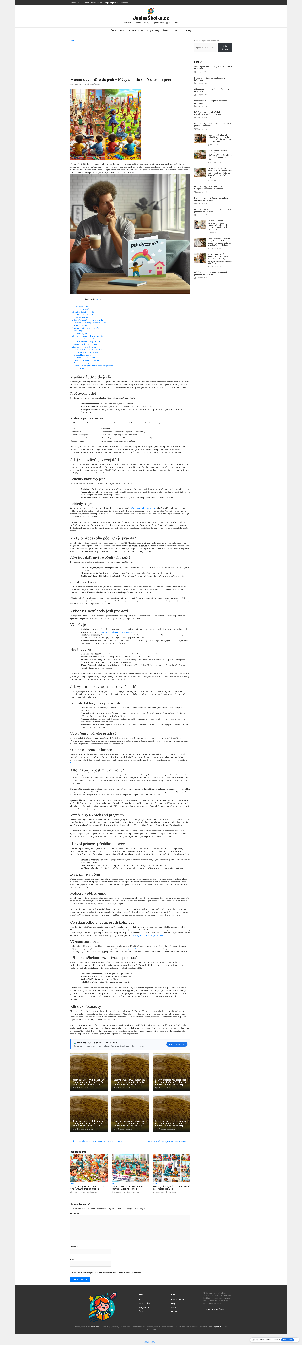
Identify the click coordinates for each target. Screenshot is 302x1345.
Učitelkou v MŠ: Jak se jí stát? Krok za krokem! (168, 1141)
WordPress (94, 1327)
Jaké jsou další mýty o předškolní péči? (90, 323)
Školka (166, 30)
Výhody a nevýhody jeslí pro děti (85, 328)
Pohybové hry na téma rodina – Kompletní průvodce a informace (212, 210)
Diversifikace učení (82, 355)
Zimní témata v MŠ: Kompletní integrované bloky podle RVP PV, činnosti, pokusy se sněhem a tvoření (220, 258)
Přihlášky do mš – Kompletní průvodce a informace (211, 90)
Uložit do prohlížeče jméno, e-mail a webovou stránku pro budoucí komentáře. (106, 1273)
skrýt (98, 299)
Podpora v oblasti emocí (84, 357)
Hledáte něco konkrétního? (206, 41)
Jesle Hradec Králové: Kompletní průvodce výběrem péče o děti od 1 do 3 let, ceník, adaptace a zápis (220, 155)
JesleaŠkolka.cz (151, 17)
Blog (173, 1303)
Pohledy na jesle (81, 317)
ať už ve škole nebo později (133, 949)
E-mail (73, 1259)
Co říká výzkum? (81, 325)
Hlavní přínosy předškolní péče (85, 352)
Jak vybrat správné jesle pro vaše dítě (87, 336)
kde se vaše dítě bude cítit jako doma (86, 763)
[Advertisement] (130, 59)
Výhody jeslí (79, 331)
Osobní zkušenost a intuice (85, 344)
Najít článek (225, 47)
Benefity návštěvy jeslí (83, 314)
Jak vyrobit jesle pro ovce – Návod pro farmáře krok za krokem (87, 1187)
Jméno (74, 1246)
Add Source (287, 1340)
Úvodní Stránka (177, 1299)
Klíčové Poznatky (79, 368)
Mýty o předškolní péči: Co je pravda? (88, 320)
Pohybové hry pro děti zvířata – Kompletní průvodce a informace (212, 124)
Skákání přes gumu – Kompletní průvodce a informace (110, 3)
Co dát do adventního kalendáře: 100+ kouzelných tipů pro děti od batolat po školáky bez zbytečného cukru (220, 173)
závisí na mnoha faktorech (143, 508)
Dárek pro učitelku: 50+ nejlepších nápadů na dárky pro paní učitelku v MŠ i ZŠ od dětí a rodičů (219, 138)
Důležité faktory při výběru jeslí (87, 339)
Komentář (75, 1213)
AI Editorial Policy (151, 1342)
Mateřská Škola (135, 30)
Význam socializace (82, 363)
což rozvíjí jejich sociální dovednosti (117, 632)
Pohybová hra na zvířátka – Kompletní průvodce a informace (210, 273)
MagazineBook (218, 1327)
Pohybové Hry (153, 30)
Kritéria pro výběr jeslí (84, 309)
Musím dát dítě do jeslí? (82, 304)
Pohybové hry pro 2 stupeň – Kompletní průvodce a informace (211, 199)
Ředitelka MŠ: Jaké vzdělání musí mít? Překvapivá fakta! (96, 1141)
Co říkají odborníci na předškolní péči (88, 360)
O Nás (176, 30)
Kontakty (187, 30)
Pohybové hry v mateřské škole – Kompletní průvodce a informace (208, 113)
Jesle (122, 30)
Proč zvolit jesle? (81, 306)
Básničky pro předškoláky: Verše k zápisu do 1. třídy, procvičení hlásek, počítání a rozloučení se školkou (219, 242)
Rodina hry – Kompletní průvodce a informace (209, 79)
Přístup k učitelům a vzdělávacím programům (93, 366)
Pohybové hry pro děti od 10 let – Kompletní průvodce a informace (208, 187)
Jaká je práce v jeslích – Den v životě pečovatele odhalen (171, 1187)
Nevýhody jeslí (80, 333)
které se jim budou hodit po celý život (147, 935)
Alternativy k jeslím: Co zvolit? (84, 347)
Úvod (113, 30)
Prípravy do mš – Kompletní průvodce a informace (211, 102)
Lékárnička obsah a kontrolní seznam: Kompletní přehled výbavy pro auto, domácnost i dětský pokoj (219, 225)
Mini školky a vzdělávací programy (88, 349)
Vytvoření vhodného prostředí (87, 341)
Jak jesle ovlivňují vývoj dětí (83, 312)
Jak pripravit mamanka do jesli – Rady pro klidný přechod (128, 1187)
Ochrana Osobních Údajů (213, 1309)
